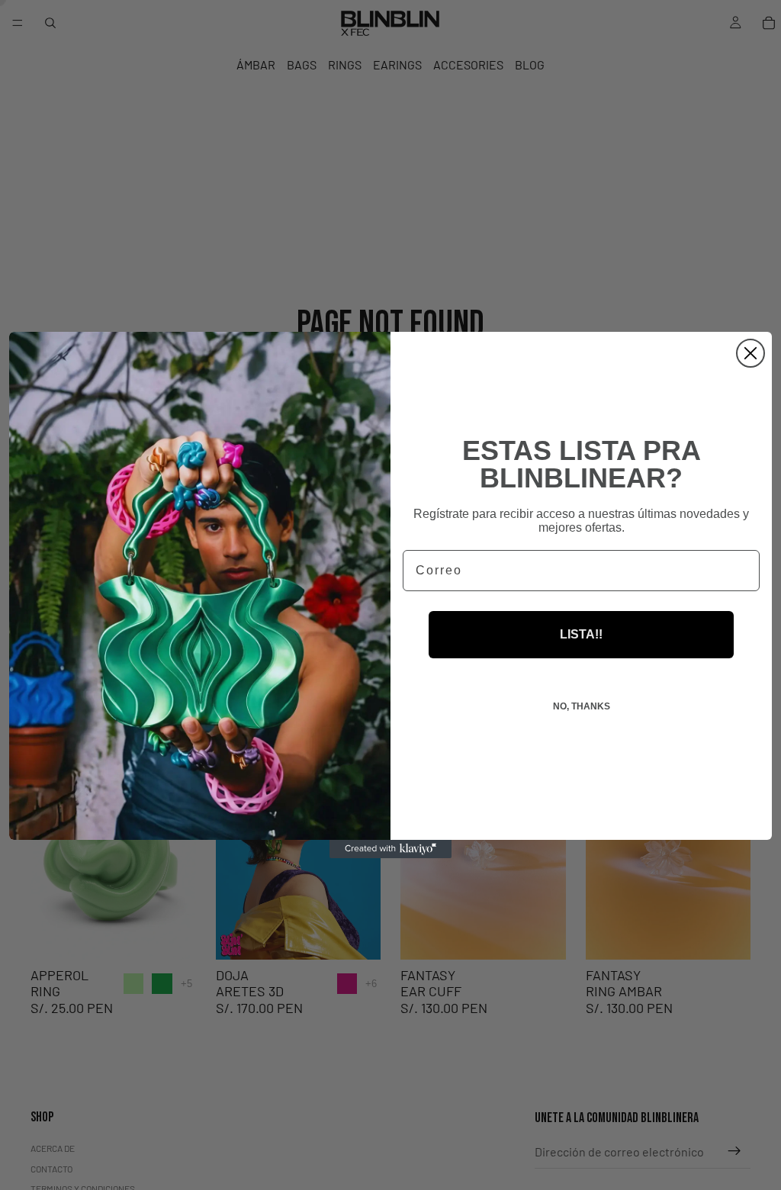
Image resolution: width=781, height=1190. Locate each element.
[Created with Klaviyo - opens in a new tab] (390, 849)
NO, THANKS (581, 706)
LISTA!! (581, 634)
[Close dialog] (750, 353)
